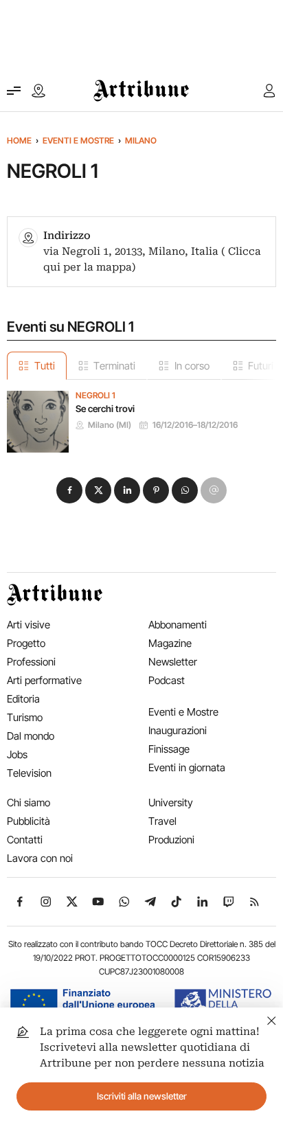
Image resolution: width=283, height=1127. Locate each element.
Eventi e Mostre (78, 140)
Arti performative (44, 680)
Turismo (25, 717)
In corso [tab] (192, 365)
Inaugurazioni (177, 730)
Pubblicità (28, 821)
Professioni (31, 661)
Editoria (23, 698)
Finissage (169, 748)
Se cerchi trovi (105, 408)
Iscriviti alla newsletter (142, 1096)
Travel (162, 821)
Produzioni (171, 839)
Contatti (25, 839)
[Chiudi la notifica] (271, 1019)
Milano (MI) (109, 425)
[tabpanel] (141, 416)
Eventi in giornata (186, 767)
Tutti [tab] (44, 365)
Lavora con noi (40, 858)
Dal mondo (30, 735)
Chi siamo (28, 802)
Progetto (26, 643)
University (170, 802)
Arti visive (28, 624)
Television (29, 772)
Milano (141, 140)
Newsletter (172, 661)
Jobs (17, 754)
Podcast (166, 680)
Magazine (170, 643)
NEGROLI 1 (95, 395)
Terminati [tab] (114, 365)
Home (19, 140)
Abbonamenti (177, 624)
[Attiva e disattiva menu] (14, 90)
